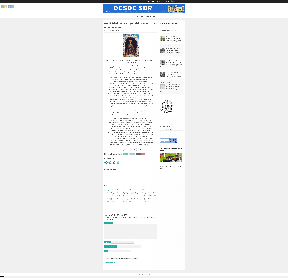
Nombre (107, 242)
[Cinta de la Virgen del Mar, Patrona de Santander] (149, 195)
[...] (177, 42)
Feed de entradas (165, 126)
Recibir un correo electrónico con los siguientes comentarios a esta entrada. (128, 255)
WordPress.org (165, 131)
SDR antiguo (162, 1)
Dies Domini (111, 207)
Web (106, 251)
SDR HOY (168, 1)
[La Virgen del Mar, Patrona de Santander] (113, 195)
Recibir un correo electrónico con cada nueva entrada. (122, 258)
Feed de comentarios (166, 129)
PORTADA (155, 1)
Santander (116, 207)
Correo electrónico (111, 246)
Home (147, 1)
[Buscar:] (178, 1)
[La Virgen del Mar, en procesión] (131, 195)
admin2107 (117, 30)
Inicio (151, 1)
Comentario (108, 223)
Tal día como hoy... (165, 34)
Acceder (163, 124)
